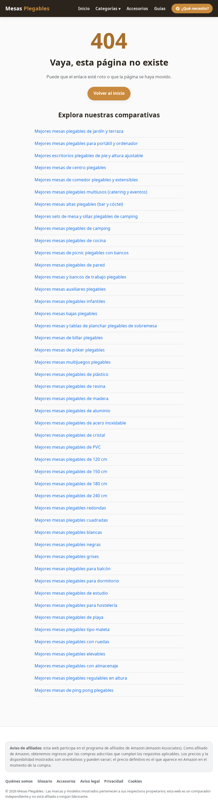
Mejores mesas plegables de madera (71, 398)
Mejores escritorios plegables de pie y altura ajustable (89, 155)
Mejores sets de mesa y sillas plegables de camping (86, 216)
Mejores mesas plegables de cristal (70, 435)
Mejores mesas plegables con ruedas (72, 642)
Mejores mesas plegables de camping (72, 228)
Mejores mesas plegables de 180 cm (71, 484)
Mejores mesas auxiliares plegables (70, 289)
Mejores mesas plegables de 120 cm (71, 459)
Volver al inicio (109, 93)
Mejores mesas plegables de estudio (71, 593)
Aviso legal (90, 781)
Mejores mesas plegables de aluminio (72, 411)
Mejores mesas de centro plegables (70, 167)
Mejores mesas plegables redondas (70, 508)
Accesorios (137, 8)
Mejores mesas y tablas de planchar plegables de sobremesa (96, 326)
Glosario (44, 781)
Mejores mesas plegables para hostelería (76, 605)
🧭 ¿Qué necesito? (192, 8)
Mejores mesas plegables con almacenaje (76, 666)
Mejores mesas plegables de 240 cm (71, 496)
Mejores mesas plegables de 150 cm (71, 471)
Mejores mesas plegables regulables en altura (81, 678)
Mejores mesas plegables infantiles (70, 301)
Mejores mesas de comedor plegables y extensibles (86, 180)
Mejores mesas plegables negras (68, 544)
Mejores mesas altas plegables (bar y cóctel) (79, 204)
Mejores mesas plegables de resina (70, 386)
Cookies (135, 781)
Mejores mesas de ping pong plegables (74, 690)
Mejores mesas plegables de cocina (70, 240)
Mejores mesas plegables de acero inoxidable (80, 423)
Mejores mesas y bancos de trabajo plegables (80, 277)
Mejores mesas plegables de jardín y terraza (79, 131)
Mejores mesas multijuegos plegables (73, 362)
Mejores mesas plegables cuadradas (71, 520)
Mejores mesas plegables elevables (70, 654)
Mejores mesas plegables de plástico (71, 374)
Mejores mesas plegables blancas (68, 532)
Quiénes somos (19, 781)
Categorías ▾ (108, 8)
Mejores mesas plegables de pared (70, 265)
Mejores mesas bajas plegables (66, 313)
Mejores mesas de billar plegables (69, 338)
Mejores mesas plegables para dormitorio (77, 581)
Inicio (84, 8)
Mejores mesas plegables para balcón (73, 569)
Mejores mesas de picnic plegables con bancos (82, 253)
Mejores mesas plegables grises (67, 556)
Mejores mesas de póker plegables (70, 350)
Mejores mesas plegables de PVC (68, 447)
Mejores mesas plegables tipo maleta (72, 629)
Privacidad (113, 781)
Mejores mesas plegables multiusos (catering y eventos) (91, 192)
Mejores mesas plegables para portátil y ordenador (86, 143)
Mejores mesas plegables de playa (69, 617)
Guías (160, 8)
